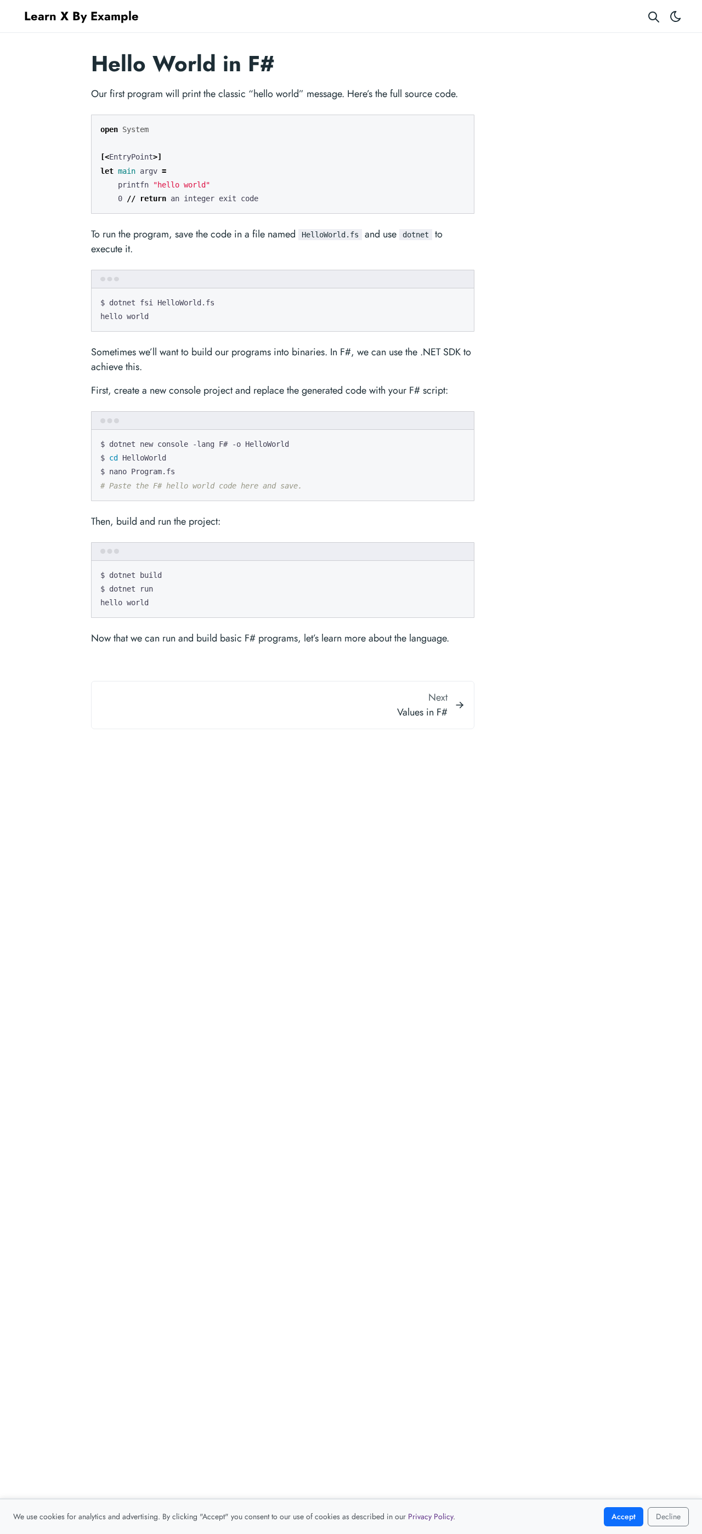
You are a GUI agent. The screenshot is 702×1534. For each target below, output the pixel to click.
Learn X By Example (81, 16)
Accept (624, 1516)
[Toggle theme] (675, 16)
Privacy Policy (430, 1516)
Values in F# (422, 712)
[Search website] (654, 16)
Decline (668, 1516)
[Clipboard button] (460, 127)
